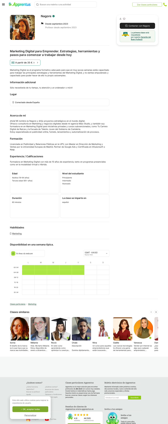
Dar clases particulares (147, 4)
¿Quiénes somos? (51, 387)
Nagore (46, 16)
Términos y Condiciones (53, 394)
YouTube (53, 419)
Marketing (17, 233)
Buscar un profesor (33, 392)
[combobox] (66, 4)
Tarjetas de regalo (51, 397)
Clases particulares (17, 304)
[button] (124, 19)
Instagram (35, 419)
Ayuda (28, 394)
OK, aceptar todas (31, 409)
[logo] (21, 4)
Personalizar (30, 415)
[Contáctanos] (165, 4)
